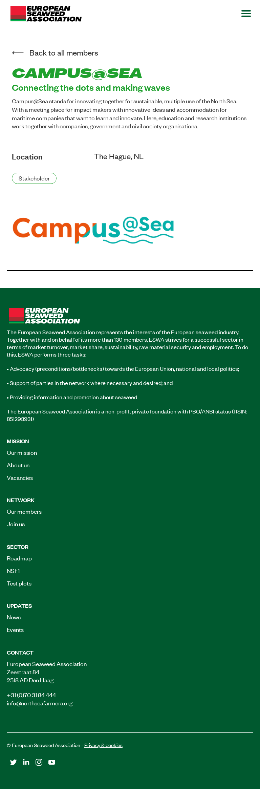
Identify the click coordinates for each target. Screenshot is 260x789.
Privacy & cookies (103, 744)
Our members (24, 511)
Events (15, 629)
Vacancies (20, 477)
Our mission (22, 452)
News (14, 617)
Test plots (19, 583)
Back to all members (63, 52)
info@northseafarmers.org (39, 703)
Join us (16, 523)
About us (18, 465)
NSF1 (13, 570)
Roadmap (19, 558)
